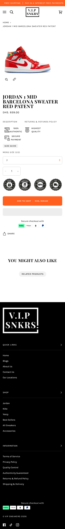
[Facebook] (4, 524)
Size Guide (10, 146)
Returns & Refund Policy (15, 478)
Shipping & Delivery (13, 484)
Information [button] (10, 446)
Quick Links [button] (10, 345)
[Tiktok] (10, 524)
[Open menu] (5, 12)
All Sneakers (9, 425)
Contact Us (8, 372)
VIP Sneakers (12, 516)
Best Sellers (9, 420)
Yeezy (5, 414)
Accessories (9, 431)
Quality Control (10, 467)
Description (10, 122)
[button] (32, 213)
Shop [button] (6, 392)
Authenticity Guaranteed (15, 473)
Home (6, 22)
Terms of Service (11, 456)
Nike (5, 408)
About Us (7, 366)
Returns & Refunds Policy (41, 122)
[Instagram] (17, 524)
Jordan (6, 403)
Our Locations (10, 377)
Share (11, 233)
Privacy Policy (10, 462)
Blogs (5, 361)
